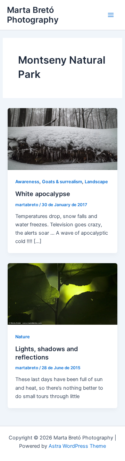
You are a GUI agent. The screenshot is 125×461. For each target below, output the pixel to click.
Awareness (27, 181)
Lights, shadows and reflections (46, 353)
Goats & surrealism (62, 181)
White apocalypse (42, 193)
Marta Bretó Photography (33, 15)
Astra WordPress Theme (77, 446)
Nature (22, 336)
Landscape (96, 181)
